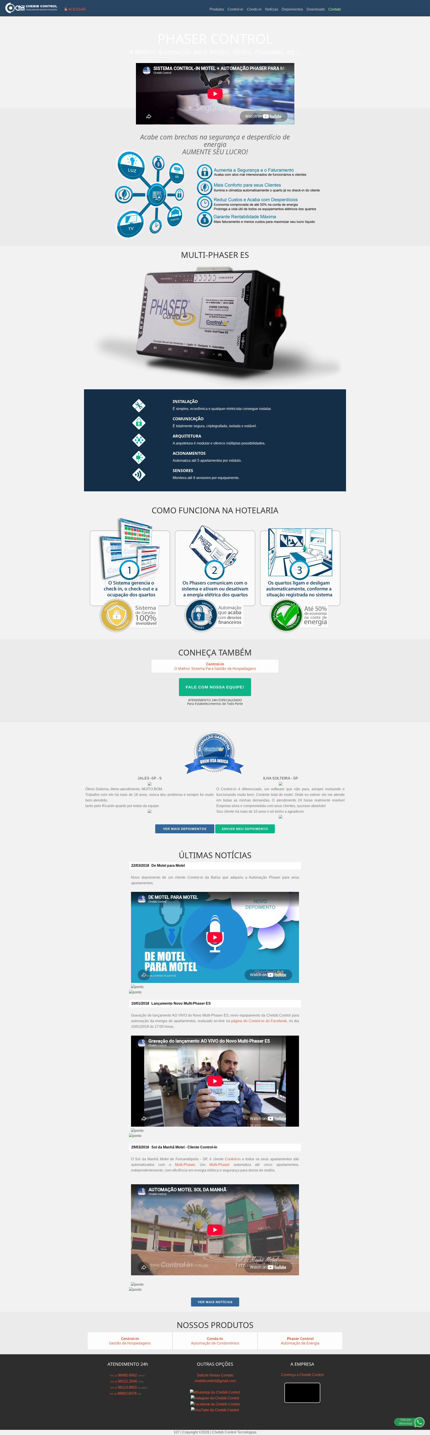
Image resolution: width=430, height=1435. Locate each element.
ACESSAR (76, 9)
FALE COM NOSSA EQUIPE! (215, 687)
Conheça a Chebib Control (302, 1375)
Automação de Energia (300, 1341)
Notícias (271, 9)
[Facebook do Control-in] (215, 1404)
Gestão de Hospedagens (130, 1341)
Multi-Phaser (185, 1165)
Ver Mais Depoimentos (185, 829)
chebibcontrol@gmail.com (215, 1381)
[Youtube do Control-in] (215, 1410)
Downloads (316, 9)
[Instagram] (215, 1398)
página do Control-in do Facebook (259, 1021)
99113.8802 (122, 1387)
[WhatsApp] (215, 1392)
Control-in (233, 1159)
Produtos (217, 9)
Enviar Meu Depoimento (245, 829)
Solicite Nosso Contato (215, 1375)
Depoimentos (292, 9)
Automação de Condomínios (215, 1341)
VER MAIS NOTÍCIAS (215, 1302)
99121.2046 (122, 1381)
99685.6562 (122, 1375)
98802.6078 (122, 1393)
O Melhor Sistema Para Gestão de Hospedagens (215, 666)
